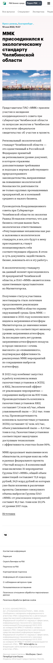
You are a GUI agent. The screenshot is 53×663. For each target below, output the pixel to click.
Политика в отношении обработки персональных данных (26, 593)
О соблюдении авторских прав (17, 581)
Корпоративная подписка (15, 571)
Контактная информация (14, 550)
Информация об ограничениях (17, 576)
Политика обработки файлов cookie (19, 599)
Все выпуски (8, 11)
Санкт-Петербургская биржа (23, 655)
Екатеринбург (25, 24)
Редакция (7, 555)
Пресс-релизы (9, 24)
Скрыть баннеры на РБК (14, 561)
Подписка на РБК (11, 566)
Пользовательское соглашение (17, 587)
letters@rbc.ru (30, 643)
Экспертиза (38, 11)
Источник (8, 514)
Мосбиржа (30, 653)
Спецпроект (24, 11)
